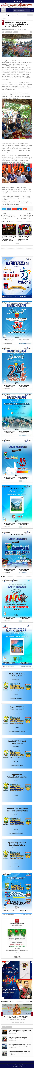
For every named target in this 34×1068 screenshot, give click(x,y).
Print (10, 31)
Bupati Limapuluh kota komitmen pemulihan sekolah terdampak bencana (23, 238)
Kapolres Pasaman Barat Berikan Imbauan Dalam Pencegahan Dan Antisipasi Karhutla (9, 238)
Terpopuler (6, 1002)
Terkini (6, 1027)
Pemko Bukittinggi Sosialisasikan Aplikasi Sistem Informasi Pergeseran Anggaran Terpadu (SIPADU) (19, 1046)
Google (20, 1066)
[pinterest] (19, 1)
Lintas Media (10, 1065)
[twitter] (14, 1)
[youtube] (22, 1)
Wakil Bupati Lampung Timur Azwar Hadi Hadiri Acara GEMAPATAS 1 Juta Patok (17, 1017)
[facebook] (12, 1)
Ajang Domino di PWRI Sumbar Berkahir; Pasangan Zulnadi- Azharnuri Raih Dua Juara (19, 1053)
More (31, 1001)
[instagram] (17, 1)
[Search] (32, 10)
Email (15, 31)
